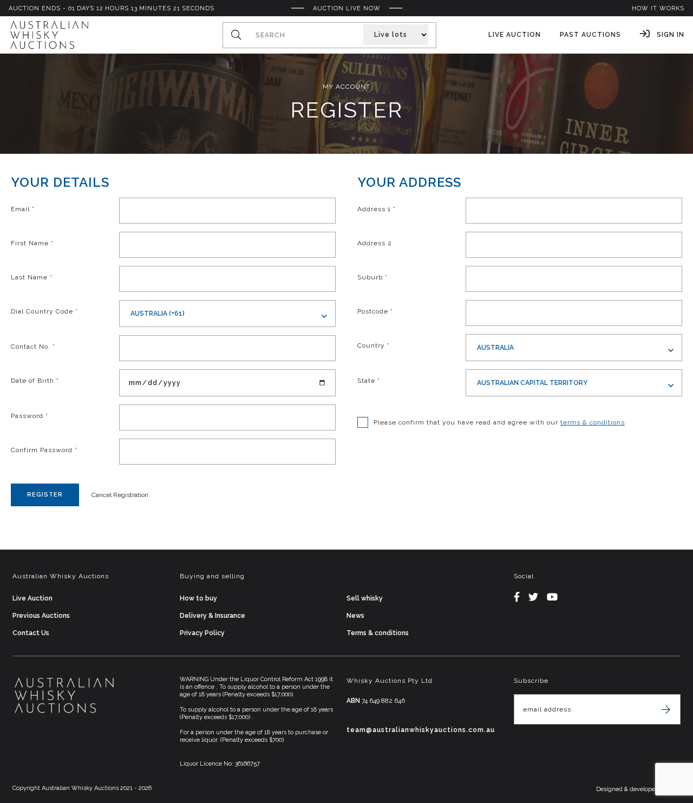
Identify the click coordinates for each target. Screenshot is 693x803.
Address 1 (376, 209)
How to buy (198, 598)
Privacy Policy (202, 633)
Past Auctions (590, 34)
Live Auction (514, 34)
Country (373, 345)
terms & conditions (592, 422)
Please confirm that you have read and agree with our (499, 422)
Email (23, 209)
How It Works (658, 8)
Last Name (32, 277)
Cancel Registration (119, 495)
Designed (610, 789)
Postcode (375, 311)
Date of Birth (35, 380)
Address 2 (374, 243)
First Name (32, 243)
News (355, 615)
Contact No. (33, 346)
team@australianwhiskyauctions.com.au (420, 730)
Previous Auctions (41, 615)
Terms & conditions (377, 633)
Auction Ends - (112, 8)
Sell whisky (364, 598)
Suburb (372, 277)
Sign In (669, 34)
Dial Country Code (44, 311)
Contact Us (30, 633)
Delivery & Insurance (212, 615)
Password (29, 416)
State (368, 380)
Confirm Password (44, 450)
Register (45, 494)
